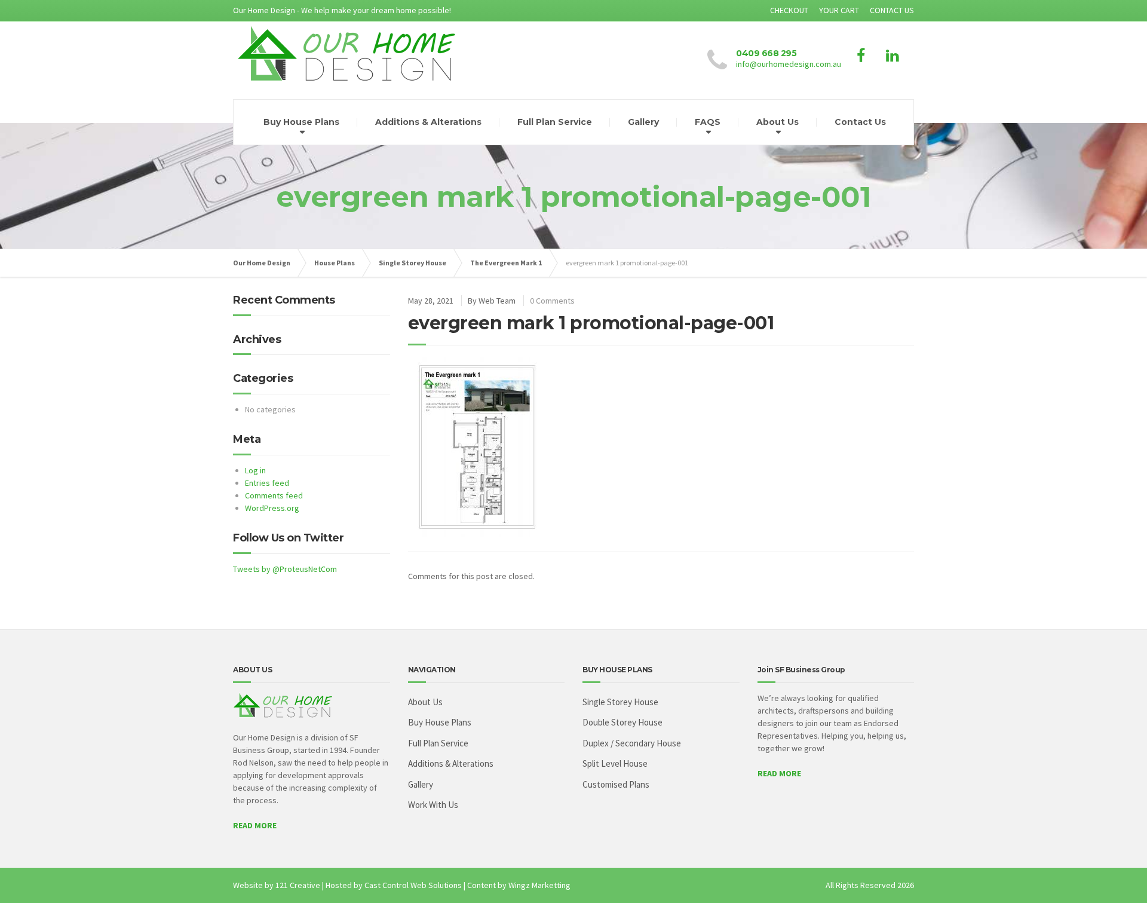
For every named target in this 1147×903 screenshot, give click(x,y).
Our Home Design (261, 262)
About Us (777, 122)
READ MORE (255, 825)
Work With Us (433, 804)
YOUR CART (839, 10)
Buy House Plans (301, 122)
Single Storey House (412, 262)
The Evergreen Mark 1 (506, 262)
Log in (255, 470)
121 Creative (297, 885)
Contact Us (860, 122)
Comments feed (274, 495)
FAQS (707, 122)
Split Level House (615, 763)
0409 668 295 (766, 53)
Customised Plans (615, 784)
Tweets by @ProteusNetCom (285, 569)
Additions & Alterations (428, 122)
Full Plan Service (554, 122)
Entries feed (267, 482)
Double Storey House (622, 722)
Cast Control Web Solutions (413, 885)
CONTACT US (892, 10)
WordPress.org (272, 508)
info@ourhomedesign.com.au (788, 64)
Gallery (643, 122)
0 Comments (552, 300)
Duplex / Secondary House (631, 743)
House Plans (334, 262)
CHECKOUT (789, 10)
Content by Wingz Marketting (519, 885)
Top (1118, 874)
